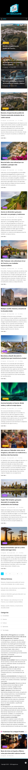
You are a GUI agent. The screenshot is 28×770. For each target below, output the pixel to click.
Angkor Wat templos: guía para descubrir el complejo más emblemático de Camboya (11, 502)
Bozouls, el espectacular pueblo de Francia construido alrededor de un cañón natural (12, 115)
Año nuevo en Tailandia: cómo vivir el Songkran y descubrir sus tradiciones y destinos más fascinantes (14, 452)
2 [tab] (20, 25)
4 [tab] (24, 25)
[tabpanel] (14, 37)
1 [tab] (18, 25)
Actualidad (6, 42)
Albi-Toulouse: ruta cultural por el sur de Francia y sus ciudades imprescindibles (14, 62)
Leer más (3, 138)
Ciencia (5, 619)
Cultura (4, 158)
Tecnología (5, 630)
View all (24, 731)
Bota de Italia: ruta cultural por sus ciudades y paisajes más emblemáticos (12, 165)
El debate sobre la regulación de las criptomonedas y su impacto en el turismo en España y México (14, 81)
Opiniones (5, 626)
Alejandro (6, 67)
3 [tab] (22, 25)
